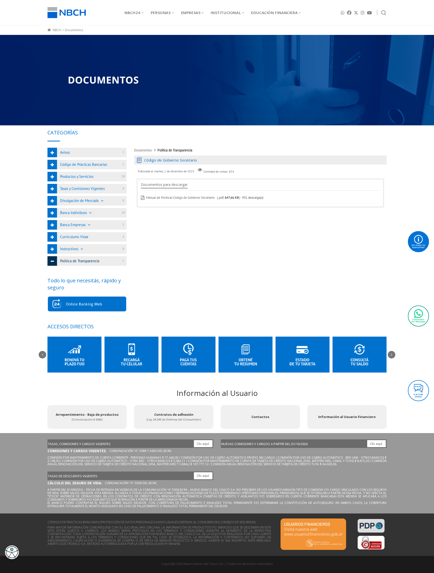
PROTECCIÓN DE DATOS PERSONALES (127, 522)
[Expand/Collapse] (102, 200)
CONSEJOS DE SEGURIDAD (238, 522)
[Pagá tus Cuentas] (188, 355)
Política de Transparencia (174, 150)
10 (123, 212)
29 (123, 176)
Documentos (143, 150)
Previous (42, 354)
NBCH (56, 30)
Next (391, 354)
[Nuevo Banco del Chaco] (66, 12)
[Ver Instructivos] (418, 241)
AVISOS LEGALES (166, 522)
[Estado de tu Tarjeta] (303, 355)
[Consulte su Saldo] (360, 355)
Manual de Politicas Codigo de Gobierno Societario (180, 197)
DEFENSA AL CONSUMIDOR (199, 522)
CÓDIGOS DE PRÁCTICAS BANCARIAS (73, 522)
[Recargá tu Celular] (131, 355)
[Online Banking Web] (87, 304)
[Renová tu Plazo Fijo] (74, 355)
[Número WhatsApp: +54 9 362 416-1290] (418, 316)
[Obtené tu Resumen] (246, 355)
